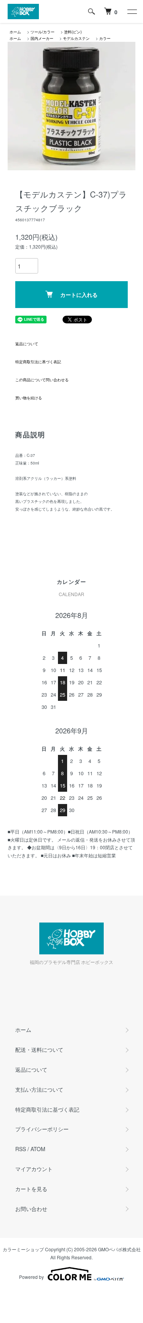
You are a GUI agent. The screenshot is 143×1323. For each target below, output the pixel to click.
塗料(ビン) (73, 32)
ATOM (38, 1149)
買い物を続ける (28, 397)
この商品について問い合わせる (42, 379)
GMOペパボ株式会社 (119, 1249)
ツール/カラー (43, 32)
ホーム (15, 32)
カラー (105, 38)
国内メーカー (42, 38)
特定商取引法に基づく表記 (38, 361)
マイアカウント (34, 1169)
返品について (26, 343)
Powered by (31, 1277)
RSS (20, 1149)
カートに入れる (79, 294)
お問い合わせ (31, 1209)
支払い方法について (39, 1089)
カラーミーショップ (23, 1249)
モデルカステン (76, 38)
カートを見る (31, 1189)
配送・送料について (39, 1049)
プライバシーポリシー (42, 1129)
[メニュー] (131, 11)
